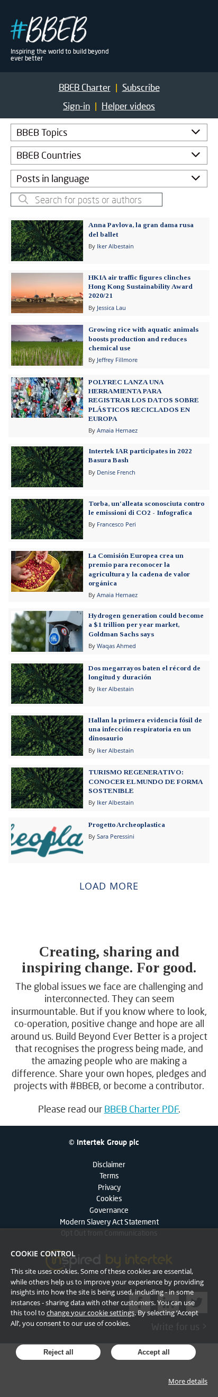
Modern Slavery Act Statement (109, 1221)
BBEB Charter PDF (141, 1109)
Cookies (109, 1198)
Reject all (58, 1352)
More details (187, 1381)
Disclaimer (109, 1164)
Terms (109, 1175)
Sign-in (76, 105)
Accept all (154, 1352)
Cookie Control (43, 1253)
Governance (109, 1209)
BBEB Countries (48, 155)
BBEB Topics (41, 132)
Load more (109, 885)
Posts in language (52, 178)
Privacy (109, 1187)
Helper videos (128, 105)
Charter (85, 87)
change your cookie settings (90, 1312)
